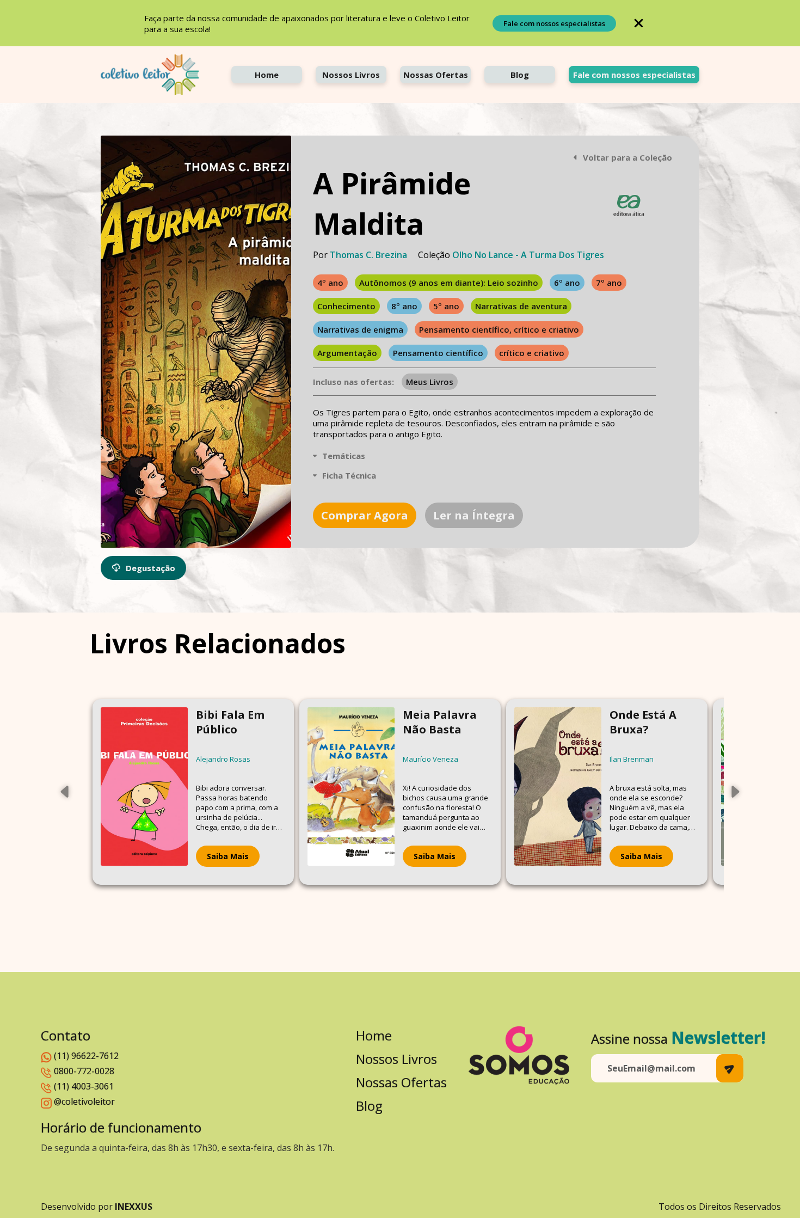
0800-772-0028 (84, 1071)
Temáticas (343, 455)
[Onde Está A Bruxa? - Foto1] (557, 792)
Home (267, 74)
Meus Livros (429, 381)
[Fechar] (638, 23)
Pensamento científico (438, 352)
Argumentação (347, 352)
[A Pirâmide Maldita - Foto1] (196, 342)
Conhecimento (346, 306)
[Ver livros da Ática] (628, 205)
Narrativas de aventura (521, 306)
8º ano (404, 306)
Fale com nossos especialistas (554, 23)
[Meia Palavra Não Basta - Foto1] (351, 792)
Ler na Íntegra (474, 515)
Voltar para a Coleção (627, 157)
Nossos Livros (351, 74)
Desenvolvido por (96, 1207)
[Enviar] (729, 1068)
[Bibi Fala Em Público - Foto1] (144, 792)
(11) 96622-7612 (86, 1056)
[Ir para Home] (150, 74)
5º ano (446, 306)
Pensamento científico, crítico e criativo (499, 329)
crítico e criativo (531, 352)
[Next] (735, 792)
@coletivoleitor (84, 1101)
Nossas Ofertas (435, 74)
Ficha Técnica (349, 475)
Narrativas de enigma (360, 329)
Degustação (150, 567)
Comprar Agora (364, 515)
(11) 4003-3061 (84, 1086)
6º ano (567, 282)
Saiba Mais (228, 856)
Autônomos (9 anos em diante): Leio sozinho (448, 282)
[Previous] (65, 792)
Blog (519, 74)
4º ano (330, 282)
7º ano (609, 282)
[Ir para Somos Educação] (519, 1055)
